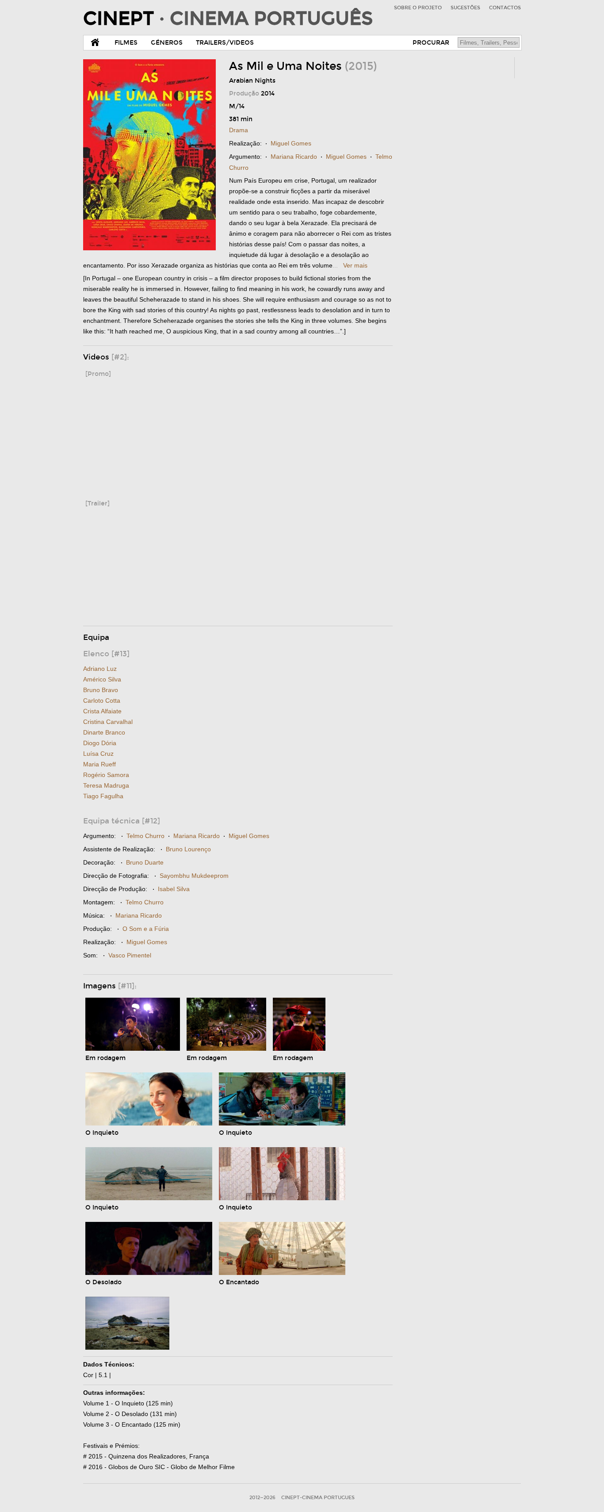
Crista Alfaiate (102, 711)
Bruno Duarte (145, 862)
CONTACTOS (505, 8)
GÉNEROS (167, 42)
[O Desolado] (148, 1273)
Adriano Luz (100, 668)
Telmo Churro (145, 835)
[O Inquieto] (148, 1123)
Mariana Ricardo (294, 156)
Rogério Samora (106, 774)
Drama (238, 130)
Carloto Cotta (101, 700)
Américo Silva (102, 679)
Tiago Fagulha (103, 796)
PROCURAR (431, 42)
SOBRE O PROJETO (418, 8)
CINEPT (228, 19)
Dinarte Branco (104, 732)
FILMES (126, 42)
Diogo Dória (99, 742)
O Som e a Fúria (145, 928)
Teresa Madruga (106, 785)
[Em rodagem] (132, 1049)
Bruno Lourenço (188, 849)
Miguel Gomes (291, 143)
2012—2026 (262, 1498)
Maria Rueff (99, 764)
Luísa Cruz (98, 753)
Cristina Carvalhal (108, 721)
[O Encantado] (282, 1273)
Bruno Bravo (100, 689)
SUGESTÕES (465, 8)
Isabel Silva (174, 888)
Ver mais (355, 265)
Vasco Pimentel (129, 955)
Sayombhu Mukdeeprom (194, 875)
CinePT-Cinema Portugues (318, 1498)
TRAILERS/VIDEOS (225, 42)
